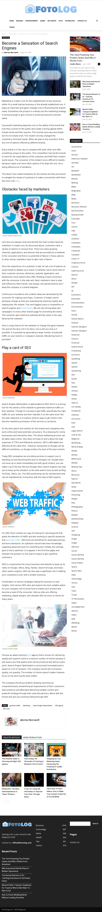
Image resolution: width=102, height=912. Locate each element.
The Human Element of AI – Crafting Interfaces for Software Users (16, 878)
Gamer (74, 362)
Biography (75, 190)
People (74, 498)
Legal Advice (76, 430)
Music (74, 470)
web (73, 619)
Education (75, 298)
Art (72, 166)
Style (61, 21)
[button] (97, 21)
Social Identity (77, 554)
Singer (74, 538)
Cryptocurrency (78, 262)
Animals (75, 162)
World (74, 627)
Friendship (76, 350)
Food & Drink (77, 346)
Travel (12, 27)
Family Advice (77, 318)
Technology (70, 21)
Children (75, 238)
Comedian (75, 242)
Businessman (77, 210)
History (74, 390)
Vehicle (74, 611)
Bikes (73, 186)
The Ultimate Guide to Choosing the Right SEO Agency (11, 761)
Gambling (75, 358)
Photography (77, 506)
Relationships (77, 518)
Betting (74, 182)
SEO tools (6, 709)
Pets (73, 502)
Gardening (76, 370)
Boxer (73, 198)
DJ (72, 290)
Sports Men (76, 570)
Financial (75, 342)
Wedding (75, 623)
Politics (74, 510)
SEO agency (59, 705)
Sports (74, 566)
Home (11, 21)
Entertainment (32, 21)
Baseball (75, 170)
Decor (74, 278)
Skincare (75, 546)
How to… (75, 402)
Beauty (74, 178)
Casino (74, 226)
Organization (77, 490)
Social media (77, 562)
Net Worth (52, 21)
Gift (73, 374)
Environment (77, 306)
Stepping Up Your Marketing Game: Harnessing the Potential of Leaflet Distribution (54, 764)
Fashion (74, 322)
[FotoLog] (51, 9)
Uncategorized (77, 607)
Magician (75, 438)
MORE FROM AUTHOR (32, 737)
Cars (73, 222)
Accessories (76, 146)
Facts (73, 310)
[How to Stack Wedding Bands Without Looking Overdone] (75, 127)
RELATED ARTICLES (11, 737)
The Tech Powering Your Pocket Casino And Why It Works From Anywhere (15, 861)
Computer (75, 250)
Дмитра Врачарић (11, 52)
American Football (79, 158)
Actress (74, 154)
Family (74, 314)
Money (74, 454)
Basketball (76, 174)
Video (73, 615)
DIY (72, 286)
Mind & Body (77, 446)
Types (74, 603)
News (73, 486)
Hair (73, 382)
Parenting (75, 494)
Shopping (75, 534)
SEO (29, 655)
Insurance (75, 418)
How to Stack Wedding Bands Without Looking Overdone (91, 127)
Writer (74, 631)
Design (74, 282)
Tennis (74, 583)
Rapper (74, 514)
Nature (74, 478)
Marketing (12, 34)
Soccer (74, 550)
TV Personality (77, 599)
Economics (76, 294)
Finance (74, 338)
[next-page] (7, 802)
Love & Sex (76, 434)
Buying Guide (77, 214)
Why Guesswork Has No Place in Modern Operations (91, 84)
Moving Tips (76, 466)
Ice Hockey (76, 406)
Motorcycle (76, 458)
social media (27, 308)
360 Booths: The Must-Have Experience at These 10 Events (11, 791)
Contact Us (82, 21)
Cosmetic (75, 254)
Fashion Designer (79, 326)
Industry (75, 414)
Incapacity (75, 410)
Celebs (74, 234)
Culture (74, 266)
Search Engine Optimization (42, 705)
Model (74, 450)
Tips (73, 587)
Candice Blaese (75, 64)
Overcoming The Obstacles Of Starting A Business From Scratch (34, 761)
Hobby (74, 394)
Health (74, 386)
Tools (73, 591)
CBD (73, 230)
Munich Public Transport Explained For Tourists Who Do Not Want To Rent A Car (16, 888)
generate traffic (13, 540)
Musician (75, 474)
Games (42, 21)
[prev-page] (3, 802)
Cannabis (75, 218)
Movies (74, 462)
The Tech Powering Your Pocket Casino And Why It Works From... (83, 57)
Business (19, 21)
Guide (74, 378)
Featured (75, 334)
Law (73, 426)
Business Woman (79, 206)
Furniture (75, 354)
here (17, 181)
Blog (73, 194)
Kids (73, 422)
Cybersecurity (77, 270)
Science (74, 526)
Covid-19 (75, 258)
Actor (73, 150)
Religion (75, 522)
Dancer (74, 274)
